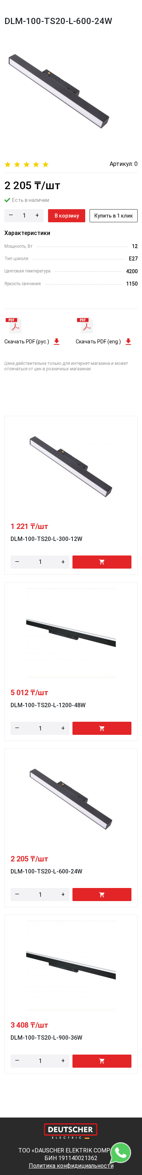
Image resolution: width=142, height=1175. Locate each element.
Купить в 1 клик (113, 216)
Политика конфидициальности (71, 1165)
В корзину (67, 216)
